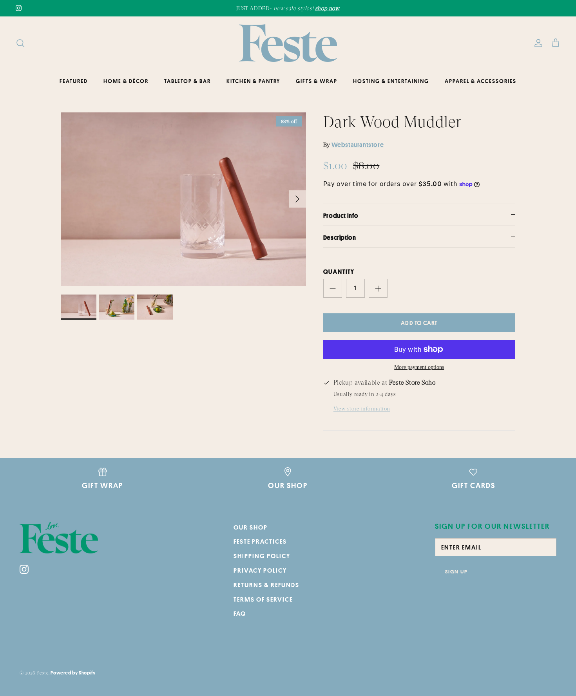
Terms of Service (263, 599)
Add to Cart (419, 323)
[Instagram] (19, 8)
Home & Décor (126, 81)
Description (339, 237)
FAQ (240, 613)
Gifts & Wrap (316, 81)
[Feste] (288, 43)
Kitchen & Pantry (253, 81)
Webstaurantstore (357, 144)
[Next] (297, 199)
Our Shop (251, 527)
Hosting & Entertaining (391, 81)
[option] (183, 199)
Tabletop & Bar (187, 81)
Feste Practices (260, 541)
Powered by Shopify (73, 672)
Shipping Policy (262, 555)
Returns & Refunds (266, 584)
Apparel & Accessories (480, 81)
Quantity (339, 271)
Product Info (341, 215)
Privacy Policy (260, 570)
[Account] (537, 43)
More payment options (419, 367)
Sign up (456, 571)
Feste (42, 673)
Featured (74, 81)
